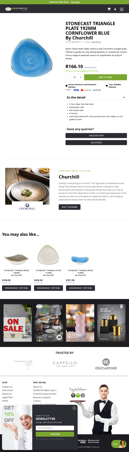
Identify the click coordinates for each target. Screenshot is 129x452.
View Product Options (16, 288)
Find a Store (7, 390)
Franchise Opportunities (44, 393)
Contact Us (7, 386)
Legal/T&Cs (7, 397)
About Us (37, 386)
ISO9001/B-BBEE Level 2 (44, 390)
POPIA (5, 400)
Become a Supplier (42, 397)
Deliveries (96, 142)
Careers (37, 400)
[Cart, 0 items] (109, 9)
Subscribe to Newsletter (44, 404)
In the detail (76, 97)
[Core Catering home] (16, 9)
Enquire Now (96, 135)
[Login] (115, 9)
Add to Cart (105, 77)
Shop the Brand (69, 207)
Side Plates (96, 42)
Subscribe (55, 434)
